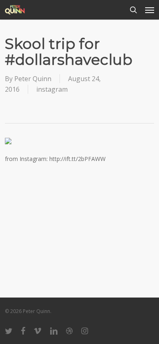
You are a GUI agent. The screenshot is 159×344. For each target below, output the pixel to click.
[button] (149, 10)
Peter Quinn (32, 78)
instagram (52, 89)
